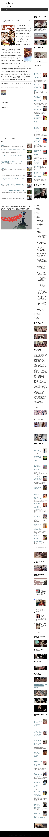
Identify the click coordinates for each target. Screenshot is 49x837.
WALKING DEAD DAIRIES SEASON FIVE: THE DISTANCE (42, 256)
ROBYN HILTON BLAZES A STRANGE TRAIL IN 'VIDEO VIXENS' (37, 753)
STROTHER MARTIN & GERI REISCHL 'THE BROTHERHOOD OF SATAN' (37, 468)
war (45, 684)
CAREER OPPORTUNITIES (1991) (43, 615)
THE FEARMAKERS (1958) (43, 625)
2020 (37, 212)
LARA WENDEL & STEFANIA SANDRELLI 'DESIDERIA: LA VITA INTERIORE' (38, 76)
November (39, 221)
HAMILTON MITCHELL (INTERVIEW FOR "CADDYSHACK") (13, 184)
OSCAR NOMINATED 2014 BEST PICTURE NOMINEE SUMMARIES (42, 260)
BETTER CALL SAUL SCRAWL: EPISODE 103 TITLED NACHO (41, 273)
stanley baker (41, 685)
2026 (37, 204)
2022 (37, 209)
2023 (37, 208)
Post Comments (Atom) (11, 138)
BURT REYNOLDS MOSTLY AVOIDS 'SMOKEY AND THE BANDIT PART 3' (38, 722)
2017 (37, 216)
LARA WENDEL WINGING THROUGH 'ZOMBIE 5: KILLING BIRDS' (37, 130)
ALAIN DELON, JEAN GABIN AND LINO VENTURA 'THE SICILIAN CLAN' (38, 118)
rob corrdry (10, 87)
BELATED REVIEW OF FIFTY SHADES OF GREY (41, 264)
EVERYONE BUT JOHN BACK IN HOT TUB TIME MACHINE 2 (41, 267)
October (38, 223)
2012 (37, 316)
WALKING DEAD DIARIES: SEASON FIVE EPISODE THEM (41, 277)
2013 (37, 314)
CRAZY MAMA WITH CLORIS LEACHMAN (41, 243)
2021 (37, 210)
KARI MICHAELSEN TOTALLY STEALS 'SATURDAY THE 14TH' (13, 155)
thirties (36, 685)
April (38, 231)
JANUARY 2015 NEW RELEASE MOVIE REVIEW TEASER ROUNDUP (41, 281)
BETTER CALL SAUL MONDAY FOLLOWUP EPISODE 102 (42, 292)
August (38, 225)
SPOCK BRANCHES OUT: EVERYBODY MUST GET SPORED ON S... (42, 236)
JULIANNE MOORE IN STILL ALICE (41, 270)
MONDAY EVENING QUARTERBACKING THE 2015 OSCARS (41, 250)
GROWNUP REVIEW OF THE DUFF (41, 254)
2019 (37, 213)
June (38, 228)
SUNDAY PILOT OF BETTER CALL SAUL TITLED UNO (41, 296)
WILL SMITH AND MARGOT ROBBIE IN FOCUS (41, 240)
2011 (37, 317)
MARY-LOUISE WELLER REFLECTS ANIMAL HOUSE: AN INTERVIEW (37, 794)
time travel (6, 17)
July (37, 227)
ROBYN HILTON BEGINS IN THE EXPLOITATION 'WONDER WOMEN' (37, 743)
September (39, 224)
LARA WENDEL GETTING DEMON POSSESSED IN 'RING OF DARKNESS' (38, 87)
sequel (2, 17)
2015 (5, 87)
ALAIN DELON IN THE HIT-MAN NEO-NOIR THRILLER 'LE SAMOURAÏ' (37, 141)
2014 (37, 313)
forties (42, 684)
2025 (37, 205)
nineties (39, 684)
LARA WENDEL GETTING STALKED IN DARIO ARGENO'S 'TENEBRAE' (38, 175)
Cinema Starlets (39, 599)
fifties (36, 684)
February (38, 233)
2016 (37, 217)
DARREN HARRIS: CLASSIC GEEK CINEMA (38, 487)
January (38, 311)
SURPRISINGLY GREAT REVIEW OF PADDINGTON (41, 307)
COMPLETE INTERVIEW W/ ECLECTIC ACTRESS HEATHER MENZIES (38, 538)
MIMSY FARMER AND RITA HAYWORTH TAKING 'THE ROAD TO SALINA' (38, 527)
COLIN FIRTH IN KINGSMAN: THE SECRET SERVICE (41, 285)
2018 (37, 214)
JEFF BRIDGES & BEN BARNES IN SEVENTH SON (41, 299)
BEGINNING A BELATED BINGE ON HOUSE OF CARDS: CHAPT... (42, 289)
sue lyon (36, 687)
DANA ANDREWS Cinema (41, 623)
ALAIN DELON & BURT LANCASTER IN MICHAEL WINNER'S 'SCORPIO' (15, 206)
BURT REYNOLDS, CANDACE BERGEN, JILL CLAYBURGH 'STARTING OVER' (38, 764)
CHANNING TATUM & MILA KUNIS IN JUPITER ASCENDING (42, 303)
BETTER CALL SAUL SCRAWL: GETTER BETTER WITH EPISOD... (41, 246)
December (39, 220)
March (38, 232)
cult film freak (7, 4)
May (37, 229)
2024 (37, 206)
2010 (37, 318)
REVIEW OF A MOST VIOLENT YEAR (41, 310)
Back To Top (35, 835)
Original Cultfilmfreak (40, 613)
